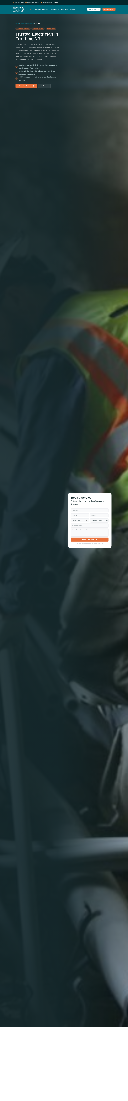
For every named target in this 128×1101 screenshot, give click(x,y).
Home (17, 23)
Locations (23, 23)
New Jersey (30, 23)
